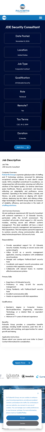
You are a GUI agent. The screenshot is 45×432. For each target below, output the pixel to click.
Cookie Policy (21, 413)
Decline (22, 423)
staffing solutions (9, 205)
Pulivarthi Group (8, 175)
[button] (40, 17)
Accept (22, 418)
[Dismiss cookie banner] (38, 393)
